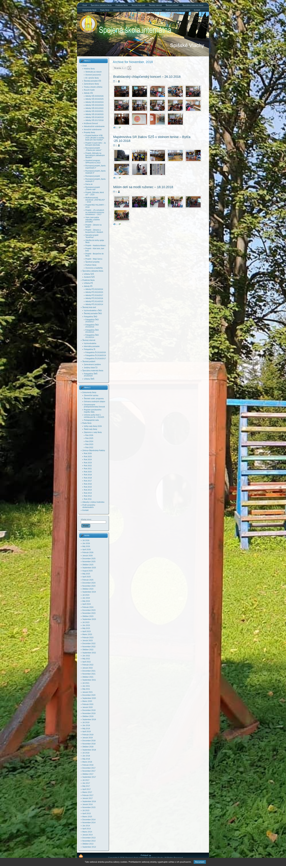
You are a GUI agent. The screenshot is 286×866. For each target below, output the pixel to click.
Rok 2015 (88, 487)
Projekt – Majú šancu (93, 259)
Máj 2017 (86, 786)
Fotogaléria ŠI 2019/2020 (95, 352)
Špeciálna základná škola (92, 271)
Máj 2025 (86, 574)
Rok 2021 (88, 469)
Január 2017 (87, 798)
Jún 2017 (86, 783)
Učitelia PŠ (88, 283)
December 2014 (88, 820)
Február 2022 (87, 665)
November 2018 (88, 744)
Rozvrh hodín (89, 90)
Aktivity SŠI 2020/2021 (94, 111)
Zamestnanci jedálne (92, 364)
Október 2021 (87, 677)
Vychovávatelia (90, 343)
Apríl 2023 (86, 631)
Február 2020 (87, 704)
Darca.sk (89, 184)
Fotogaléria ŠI (89, 349)
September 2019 (89, 719)
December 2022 (88, 643)
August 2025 (87, 571)
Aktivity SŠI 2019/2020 (94, 114)
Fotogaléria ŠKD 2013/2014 (92, 336)
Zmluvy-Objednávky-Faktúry (93, 450)
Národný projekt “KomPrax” (91, 236)
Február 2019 (87, 735)
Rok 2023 (89, 444)
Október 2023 (87, 616)
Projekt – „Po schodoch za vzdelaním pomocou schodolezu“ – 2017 (94, 212)
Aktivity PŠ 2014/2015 (94, 301)
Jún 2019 (86, 725)
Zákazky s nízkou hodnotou (93, 502)
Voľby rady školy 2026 (93, 426)
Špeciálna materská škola (92, 371)
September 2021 (89, 680)
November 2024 (88, 586)
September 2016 (89, 801)
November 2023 (88, 613)
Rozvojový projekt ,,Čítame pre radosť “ (93, 149)
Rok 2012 (88, 496)
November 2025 (88, 562)
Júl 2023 (85, 622)
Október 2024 (87, 589)
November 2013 (88, 841)
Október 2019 (87, 716)
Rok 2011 (88, 499)
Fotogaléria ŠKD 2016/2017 (92, 321)
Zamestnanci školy (91, 84)
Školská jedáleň (88, 361)
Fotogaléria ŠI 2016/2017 (95, 359)
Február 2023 (87, 638)
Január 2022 (87, 668)
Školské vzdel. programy (94, 399)
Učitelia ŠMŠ (89, 379)
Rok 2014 (88, 490)
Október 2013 (87, 844)
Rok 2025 (89, 438)
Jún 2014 (86, 826)
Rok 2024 (89, 441)
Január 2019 (87, 738)
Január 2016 (87, 804)
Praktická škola (88, 280)
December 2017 (88, 768)
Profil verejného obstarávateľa (88, 506)
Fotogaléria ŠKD (90, 317)
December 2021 (88, 671)
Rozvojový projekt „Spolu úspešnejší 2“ (95, 167)
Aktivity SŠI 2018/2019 (94, 117)
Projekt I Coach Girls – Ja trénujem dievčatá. (95, 144)
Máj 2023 (86, 628)
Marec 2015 (87, 817)
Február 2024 (87, 607)
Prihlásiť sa (146, 855)
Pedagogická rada (91, 420)
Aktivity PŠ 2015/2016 (94, 298)
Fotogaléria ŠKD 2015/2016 (92, 326)
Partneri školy (90, 265)
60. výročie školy (92, 78)
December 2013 (88, 838)
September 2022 (89, 653)
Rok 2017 (88, 481)
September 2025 (89, 568)
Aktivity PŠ (88, 286)
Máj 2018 (86, 759)
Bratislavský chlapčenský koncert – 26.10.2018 (147, 77)
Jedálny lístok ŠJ (90, 368)
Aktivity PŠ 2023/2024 (94, 289)
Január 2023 (87, 640)
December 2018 (88, 741)
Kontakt (85, 510)
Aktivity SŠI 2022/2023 (94, 105)
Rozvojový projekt (92, 176)
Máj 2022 (86, 659)
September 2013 (89, 847)
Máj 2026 (86, 546)
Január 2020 (87, 707)
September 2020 (89, 698)
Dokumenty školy (89, 392)
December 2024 (88, 583)
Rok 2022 (89, 447)
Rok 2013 (88, 493)
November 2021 (88, 674)
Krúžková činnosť (91, 123)
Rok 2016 (88, 484)
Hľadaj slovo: (86, 519)
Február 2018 (87, 765)
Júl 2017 (85, 780)
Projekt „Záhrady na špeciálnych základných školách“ (95, 155)
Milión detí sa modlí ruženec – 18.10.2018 (143, 187)
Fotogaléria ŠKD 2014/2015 (92, 331)
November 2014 (88, 823)
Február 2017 (87, 795)
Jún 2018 (86, 756)
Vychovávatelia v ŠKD (93, 310)
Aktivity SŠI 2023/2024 (94, 102)
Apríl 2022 (86, 662)
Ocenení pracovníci (93, 75)
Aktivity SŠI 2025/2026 (94, 96)
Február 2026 (87, 552)
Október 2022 (87, 650)
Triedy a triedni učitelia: (93, 87)
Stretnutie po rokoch (93, 72)
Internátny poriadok (92, 346)
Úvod (84, 66)
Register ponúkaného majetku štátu (92, 411)
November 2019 (88, 713)
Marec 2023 (87, 634)
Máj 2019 (86, 729)
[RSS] (81, 856)
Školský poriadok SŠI (92, 81)
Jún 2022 (86, 656)
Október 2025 (87, 565)
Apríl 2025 (86, 577)
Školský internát (88, 340)
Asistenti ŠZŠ (89, 277)
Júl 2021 (85, 683)
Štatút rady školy (90, 429)
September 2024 (89, 592)
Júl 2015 (85, 810)
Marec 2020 (87, 701)
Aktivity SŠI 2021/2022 (94, 108)
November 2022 (88, 647)
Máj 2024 (86, 601)
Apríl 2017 (86, 789)
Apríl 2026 (86, 549)
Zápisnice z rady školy (93, 432)
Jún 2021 (86, 686)
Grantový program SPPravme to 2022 (93, 161)
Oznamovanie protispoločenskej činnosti (94, 406)
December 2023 (88, 610)
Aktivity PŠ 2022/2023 (94, 292)
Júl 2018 (85, 753)
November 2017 (88, 771)
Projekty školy (89, 132)
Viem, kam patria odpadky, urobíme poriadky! (92, 219)
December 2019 (88, 710)
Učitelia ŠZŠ (89, 274)
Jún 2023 (86, 625)
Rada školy (86, 423)
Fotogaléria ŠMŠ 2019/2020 (90, 375)
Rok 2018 (88, 478)
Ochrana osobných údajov (94, 402)
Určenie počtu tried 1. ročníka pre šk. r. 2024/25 (94, 416)
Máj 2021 (86, 689)
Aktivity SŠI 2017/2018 (94, 120)
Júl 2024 (85, 595)
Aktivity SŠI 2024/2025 (94, 99)
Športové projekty (92, 262)
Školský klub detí (89, 307)
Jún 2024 (86, 598)
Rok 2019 (88, 475)
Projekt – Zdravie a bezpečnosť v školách (94, 231)
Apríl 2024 (86, 604)
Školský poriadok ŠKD (93, 313)
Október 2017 (87, 774)
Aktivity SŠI (88, 93)
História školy (89, 69)
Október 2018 (87, 747)
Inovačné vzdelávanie (93, 129)
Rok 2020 (88, 472)
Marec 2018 (87, 762)
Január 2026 (87, 556)
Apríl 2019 (86, 732)
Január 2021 (87, 692)
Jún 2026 (86, 543)
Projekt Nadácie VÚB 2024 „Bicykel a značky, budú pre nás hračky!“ (94, 137)
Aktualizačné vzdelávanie (94, 126)
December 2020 (88, 695)
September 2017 (89, 777)
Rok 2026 (89, 435)
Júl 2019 (85, 722)
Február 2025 (87, 580)
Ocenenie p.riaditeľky (94, 268)
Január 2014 (87, 835)
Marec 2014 (87, 832)
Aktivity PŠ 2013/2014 (94, 304)
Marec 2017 (87, 792)
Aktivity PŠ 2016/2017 (94, 295)
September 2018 (89, 750)
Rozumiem (199, 862)
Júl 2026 (85, 540)
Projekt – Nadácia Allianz (95, 245)
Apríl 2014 (86, 829)
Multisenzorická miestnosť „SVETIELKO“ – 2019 (95, 200)
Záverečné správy (91, 395)
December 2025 (88, 559)
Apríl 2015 (86, 813)
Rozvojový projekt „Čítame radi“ (92, 188)
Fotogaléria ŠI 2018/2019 (95, 355)
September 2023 (89, 619)
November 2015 (88, 807)
